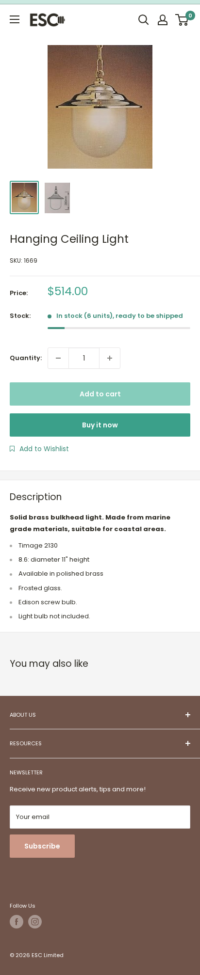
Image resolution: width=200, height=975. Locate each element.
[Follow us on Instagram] (35, 921)
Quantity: (26, 357)
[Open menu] (14, 19)
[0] (182, 20)
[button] (39, 449)
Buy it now (100, 425)
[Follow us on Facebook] (16, 921)
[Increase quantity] (110, 358)
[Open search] (143, 20)
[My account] (162, 20)
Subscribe (42, 846)
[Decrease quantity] (58, 358)
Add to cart (100, 394)
